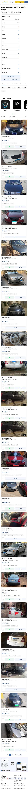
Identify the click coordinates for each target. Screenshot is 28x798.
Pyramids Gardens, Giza (8, 595)
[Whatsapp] (9, 146)
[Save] (25, 121)
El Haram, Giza (6, 263)
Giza (4, 384)
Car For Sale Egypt (4, 785)
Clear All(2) (18, 12)
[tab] (3, 84)
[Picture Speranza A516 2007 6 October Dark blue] (14, 308)
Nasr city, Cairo (6, 505)
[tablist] (14, 84)
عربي (12, 2)
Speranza (11, 143)
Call (21, 146)
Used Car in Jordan (18, 787)
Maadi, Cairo (6, 655)
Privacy (15, 781)
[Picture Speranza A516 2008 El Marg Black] (14, 670)
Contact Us (16, 778)
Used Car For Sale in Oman (19, 789)
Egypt (10, 778)
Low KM (19, 505)
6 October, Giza (6, 324)
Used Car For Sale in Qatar (19, 788)
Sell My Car (20, 2)
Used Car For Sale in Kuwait (19, 785)
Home (15, 777)
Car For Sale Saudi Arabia (6, 788)
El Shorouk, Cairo (7, 414)
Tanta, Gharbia (6, 293)
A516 (16, 143)
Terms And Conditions (18, 780)
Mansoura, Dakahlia (7, 233)
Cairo (5, 173)
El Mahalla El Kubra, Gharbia (9, 474)
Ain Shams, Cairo (7, 625)
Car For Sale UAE (4, 787)
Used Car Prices (10, 76)
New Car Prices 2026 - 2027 (10, 79)
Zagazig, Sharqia (7, 354)
